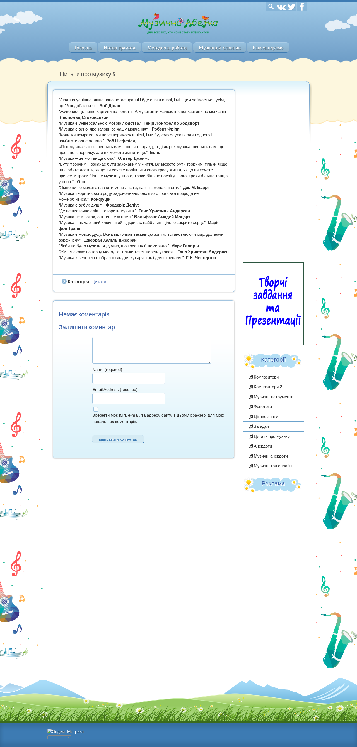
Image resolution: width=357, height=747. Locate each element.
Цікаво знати (265, 416)
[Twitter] (291, 6)
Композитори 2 (267, 386)
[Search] (271, 6)
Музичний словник (220, 47)
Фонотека (262, 406)
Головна (83, 47)
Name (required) (107, 369)
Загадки (261, 426)
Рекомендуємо (268, 47)
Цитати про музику (271, 436)
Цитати (98, 281)
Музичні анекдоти (270, 456)
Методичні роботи (167, 47)
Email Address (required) (115, 389)
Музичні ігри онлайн (272, 465)
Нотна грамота (119, 47)
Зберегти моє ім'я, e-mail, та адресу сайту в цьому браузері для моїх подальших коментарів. (158, 418)
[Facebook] (302, 6)
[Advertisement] (273, 172)
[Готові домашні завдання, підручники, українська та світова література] (273, 343)
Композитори (266, 377)
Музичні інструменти (273, 396)
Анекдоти (262, 446)
